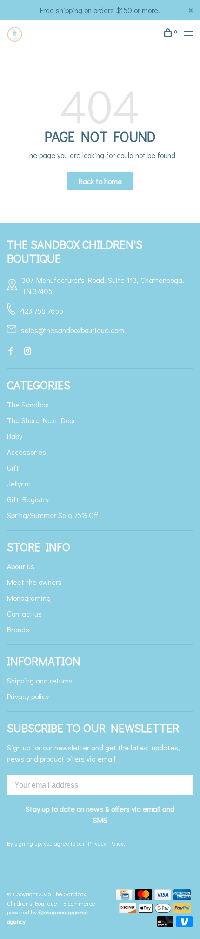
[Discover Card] (127, 910)
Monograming (29, 598)
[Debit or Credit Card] (165, 924)
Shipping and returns (40, 680)
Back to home (100, 181)
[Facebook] (10, 351)
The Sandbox (27, 404)
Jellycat (19, 483)
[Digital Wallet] (155, 910)
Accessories (26, 452)
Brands (18, 629)
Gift (13, 468)
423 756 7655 (41, 310)
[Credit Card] (124, 897)
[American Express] (182, 897)
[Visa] (163, 897)
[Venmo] (184, 924)
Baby (14, 436)
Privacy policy (28, 696)
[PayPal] (182, 910)
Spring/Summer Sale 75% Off (53, 515)
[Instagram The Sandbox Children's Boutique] (27, 351)
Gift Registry (28, 499)
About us (20, 566)
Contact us (24, 613)
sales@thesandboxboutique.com (72, 330)
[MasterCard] (143, 897)
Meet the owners (34, 582)
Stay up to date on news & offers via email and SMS (100, 814)
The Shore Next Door (41, 420)
